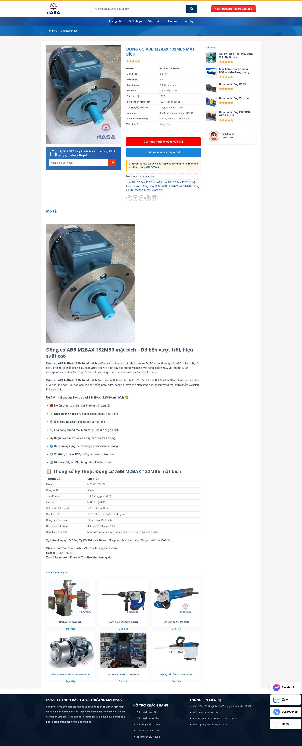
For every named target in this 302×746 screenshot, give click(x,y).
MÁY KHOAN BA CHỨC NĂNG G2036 (123, 622)
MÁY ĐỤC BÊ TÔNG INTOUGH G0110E (176, 675)
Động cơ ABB (149, 186)
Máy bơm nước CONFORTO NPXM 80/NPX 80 (70, 675)
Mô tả (51, 211)
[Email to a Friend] (142, 198)
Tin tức (172, 21)
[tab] (51, 211)
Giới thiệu (135, 21)
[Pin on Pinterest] (148, 198)
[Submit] (191, 9)
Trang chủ (116, 21)
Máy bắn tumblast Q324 (70, 622)
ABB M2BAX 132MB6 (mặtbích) (149, 182)
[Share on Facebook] (129, 198)
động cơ (136, 186)
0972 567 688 (152, 167)
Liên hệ (188, 21)
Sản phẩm (154, 21)
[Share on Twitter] (135, 198)
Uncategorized (69, 30)
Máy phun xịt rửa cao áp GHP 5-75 (123, 675)
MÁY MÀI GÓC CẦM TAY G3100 (176, 622)
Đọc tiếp (71, 628)
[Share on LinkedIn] (154, 198)
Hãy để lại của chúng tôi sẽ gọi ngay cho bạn (86, 153)
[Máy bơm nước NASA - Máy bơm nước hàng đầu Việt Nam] (66, 9)
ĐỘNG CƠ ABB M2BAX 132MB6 (175, 186)
